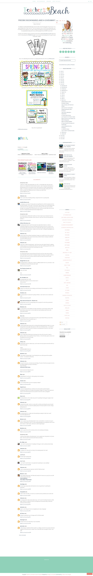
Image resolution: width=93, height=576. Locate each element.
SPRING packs (51, 58)
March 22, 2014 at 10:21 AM (25, 290)
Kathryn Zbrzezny (24, 223)
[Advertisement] (37, 546)
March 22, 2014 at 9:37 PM (25, 384)
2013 (61, 135)
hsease (21, 380)
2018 (61, 77)
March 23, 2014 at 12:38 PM (25, 489)
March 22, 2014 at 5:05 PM (25, 339)
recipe (67, 300)
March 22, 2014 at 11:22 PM (25, 431)
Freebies (48, 1)
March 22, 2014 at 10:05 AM (25, 274)
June (62, 95)
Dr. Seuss (67, 232)
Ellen (21, 374)
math (67, 280)
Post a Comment (22, 535)
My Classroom (41, 1)
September (63, 90)
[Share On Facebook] (62, 21)
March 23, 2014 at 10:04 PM (25, 532)
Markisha (22, 428)
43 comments (20, 149)
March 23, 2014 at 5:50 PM (25, 504)
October (63, 88)
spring (67, 310)
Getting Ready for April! (66, 101)
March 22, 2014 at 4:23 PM (25, 320)
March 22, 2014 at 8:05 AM (25, 220)
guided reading (67, 275)
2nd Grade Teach (24, 286)
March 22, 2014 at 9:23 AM (25, 258)
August (63, 92)
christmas (67, 257)
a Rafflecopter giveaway (22, 129)
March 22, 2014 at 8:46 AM (25, 240)
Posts (61, 322)
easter (67, 262)
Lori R (21, 454)
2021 (61, 76)
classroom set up (67, 260)
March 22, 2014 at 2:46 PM (25, 313)
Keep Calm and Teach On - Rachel (27, 300)
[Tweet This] (60, 21)
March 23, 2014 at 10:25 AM (25, 464)
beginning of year (67, 252)
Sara (21, 315)
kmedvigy (22, 484)
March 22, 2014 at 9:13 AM (25, 249)
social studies (67, 305)
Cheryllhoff (22, 491)
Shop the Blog (56, 1)
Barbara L (22, 473)
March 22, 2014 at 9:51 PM (25, 399)
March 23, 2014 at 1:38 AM (25, 445)
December (63, 85)
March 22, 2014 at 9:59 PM (25, 416)
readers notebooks (67, 295)
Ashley (21, 341)
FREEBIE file (30, 35)
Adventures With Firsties (25, 367)
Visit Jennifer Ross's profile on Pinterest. (67, 64)
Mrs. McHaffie (23, 277)
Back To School (67, 222)
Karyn (21, 396)
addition (67, 247)
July (62, 93)
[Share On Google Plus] (64, 21)
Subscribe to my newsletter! (65, 332)
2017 (61, 79)
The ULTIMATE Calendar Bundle (67, 130)
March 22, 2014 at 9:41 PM (25, 393)
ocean (67, 287)
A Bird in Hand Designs (66, 574)
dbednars (22, 353)
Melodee (22, 306)
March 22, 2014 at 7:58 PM (25, 371)
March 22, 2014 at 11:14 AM (25, 297)
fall (67, 267)
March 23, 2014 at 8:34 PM (25, 517)
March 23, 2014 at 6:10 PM (25, 510)
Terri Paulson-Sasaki (24, 268)
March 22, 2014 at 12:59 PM (25, 304)
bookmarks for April (47, 33)
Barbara (22, 419)
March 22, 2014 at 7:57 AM (25, 199)
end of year (67, 265)
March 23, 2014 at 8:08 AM (25, 458)
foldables (67, 270)
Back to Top (89, 573)
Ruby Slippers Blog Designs (26, 479)
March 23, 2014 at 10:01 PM (25, 523)
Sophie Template (38, 574)
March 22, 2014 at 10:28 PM (25, 425)
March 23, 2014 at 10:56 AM (25, 471)
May (62, 96)
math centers (67, 282)
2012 (61, 137)
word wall (67, 315)
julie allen (22, 526)
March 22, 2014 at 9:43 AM (25, 265)
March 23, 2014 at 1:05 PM (25, 495)
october (67, 290)
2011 (61, 138)
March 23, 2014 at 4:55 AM (25, 452)
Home (34, 1)
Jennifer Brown (23, 202)
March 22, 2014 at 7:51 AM (25, 193)
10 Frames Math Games (66, 115)
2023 (61, 72)
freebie (67, 272)
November (63, 87)
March (62, 100)
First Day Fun (67, 183)
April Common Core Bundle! (67, 107)
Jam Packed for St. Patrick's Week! (68, 116)
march (67, 277)
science (67, 302)
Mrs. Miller (22, 442)
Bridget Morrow (23, 260)
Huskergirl (22, 519)
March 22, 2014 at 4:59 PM (25, 330)
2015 (61, 82)
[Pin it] (57, 22)
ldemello (22, 507)
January (63, 133)
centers (67, 255)
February (63, 132)
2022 (61, 74)
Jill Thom (22, 513)
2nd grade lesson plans (67, 217)
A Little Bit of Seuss (65, 129)
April (62, 98)
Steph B (22, 387)
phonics (67, 292)
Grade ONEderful (23, 478)
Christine (22, 292)
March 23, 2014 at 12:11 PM (25, 481)
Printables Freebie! (65, 103)
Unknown (22, 195)
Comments (62, 324)
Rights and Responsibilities (66, 121)
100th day (67, 212)
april (67, 250)
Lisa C (21, 461)
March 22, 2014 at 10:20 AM (25, 283)
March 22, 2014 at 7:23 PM (25, 358)
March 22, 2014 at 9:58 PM (25, 408)
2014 (61, 84)
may (67, 285)
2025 (61, 71)
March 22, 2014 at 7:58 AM (25, 211)
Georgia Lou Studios (51, 574)
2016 (61, 80)
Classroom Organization (67, 227)
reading (67, 297)
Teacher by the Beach (30, 574)
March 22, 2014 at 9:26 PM (25, 378)
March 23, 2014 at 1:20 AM (25, 439)
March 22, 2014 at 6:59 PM (25, 350)
